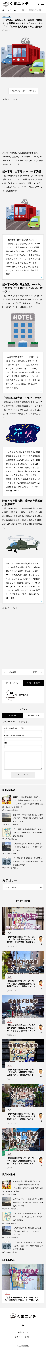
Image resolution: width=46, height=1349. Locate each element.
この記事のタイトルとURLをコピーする (23, 91)
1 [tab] (21, 1287)
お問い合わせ (23, 1332)
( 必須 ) (14, 728)
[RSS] (23, 1325)
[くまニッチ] (15, 3)
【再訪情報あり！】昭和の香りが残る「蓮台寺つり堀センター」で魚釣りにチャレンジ (28, 847)
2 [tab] (23, 1287)
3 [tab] (25, 1287)
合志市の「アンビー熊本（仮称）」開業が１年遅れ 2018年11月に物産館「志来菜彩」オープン (28, 818)
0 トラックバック (33, 715)
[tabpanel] (23, 1283)
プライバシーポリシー (23, 1337)
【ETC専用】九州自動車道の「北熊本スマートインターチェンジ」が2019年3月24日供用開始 (28, 832)
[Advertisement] (23, 127)
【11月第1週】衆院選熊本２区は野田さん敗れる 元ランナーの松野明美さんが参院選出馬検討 (28, 861)
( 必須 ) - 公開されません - (15, 735)
